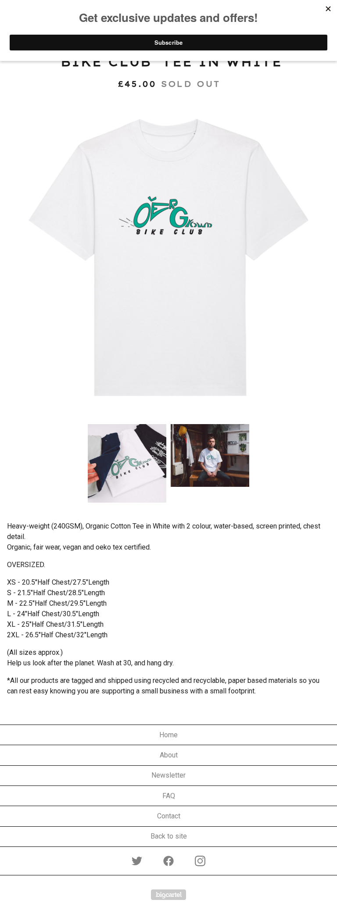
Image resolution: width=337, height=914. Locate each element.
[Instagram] (200, 861)
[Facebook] (168, 861)
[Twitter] (137, 861)
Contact (168, 816)
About (169, 755)
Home (168, 735)
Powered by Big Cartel (168, 894)
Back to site (169, 836)
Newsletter (168, 775)
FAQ (168, 796)
